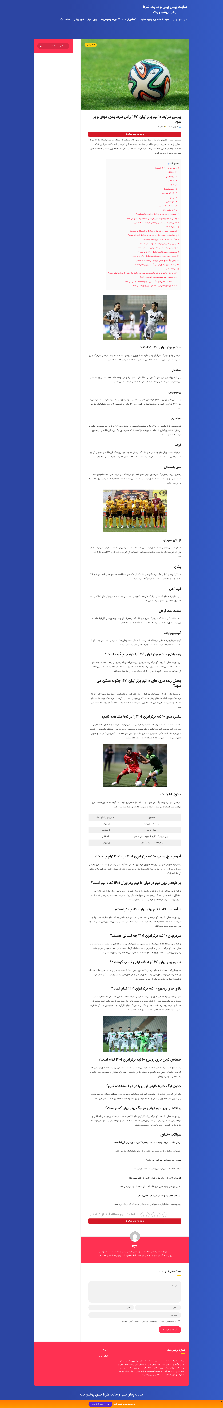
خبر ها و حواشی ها (109, 19)
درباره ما (104, 1349)
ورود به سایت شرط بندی (100, 1404)
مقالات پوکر (65, 19)
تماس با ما (103, 1356)
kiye (134, 1246)
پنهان (170, 163)
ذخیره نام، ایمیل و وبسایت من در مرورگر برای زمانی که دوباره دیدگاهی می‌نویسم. (149, 1321)
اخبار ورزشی (79, 19)
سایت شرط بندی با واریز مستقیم (155, 19)
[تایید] (41, 46)
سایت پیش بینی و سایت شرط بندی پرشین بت (165, 10)
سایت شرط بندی (180, 19)
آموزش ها (128, 19)
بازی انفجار (92, 19)
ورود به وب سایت (135, 134)
